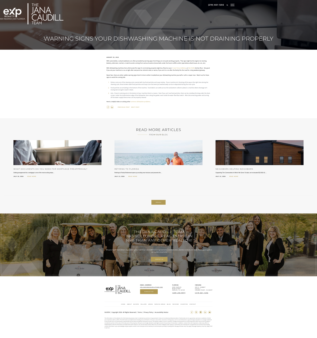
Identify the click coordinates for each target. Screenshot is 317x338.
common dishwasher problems (140, 102)
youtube (209, 312)
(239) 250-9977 (178, 293)
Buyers (136, 304)
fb (191, 312)
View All (158, 202)
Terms (140, 312)
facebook (108, 107)
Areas (150, 304)
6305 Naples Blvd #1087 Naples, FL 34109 (178, 288)
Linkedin (112, 107)
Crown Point (176, 68)
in (205, 312)
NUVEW (107, 312)
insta (200, 312)
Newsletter (148, 291)
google (196, 312)
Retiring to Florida (126, 169)
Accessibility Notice (161, 312)
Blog (169, 304)
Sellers (144, 304)
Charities (184, 304)
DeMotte (183, 68)
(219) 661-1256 (216, 5)
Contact (192, 304)
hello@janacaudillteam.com (151, 287)
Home (123, 304)
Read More (31, 176)
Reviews (176, 304)
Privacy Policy (148, 312)
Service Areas (159, 304)
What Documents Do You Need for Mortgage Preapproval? (50, 169)
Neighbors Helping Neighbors (234, 169)
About (129, 304)
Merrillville (191, 68)
